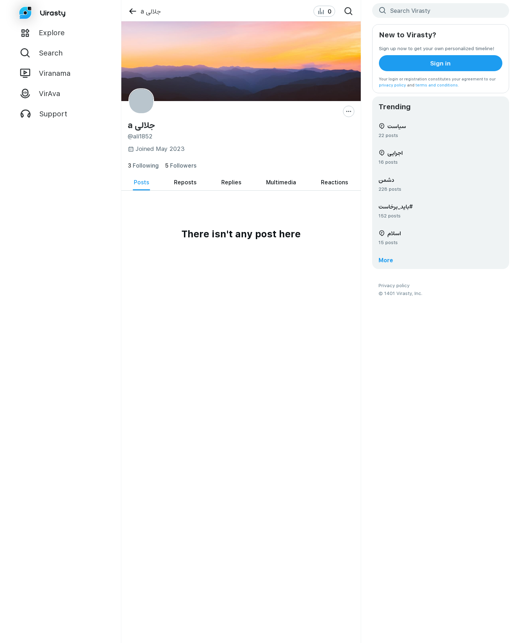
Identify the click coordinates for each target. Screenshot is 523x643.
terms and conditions (437, 85)
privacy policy (392, 85)
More (386, 260)
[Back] (132, 11)
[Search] (348, 11)
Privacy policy (394, 285)
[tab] (141, 182)
